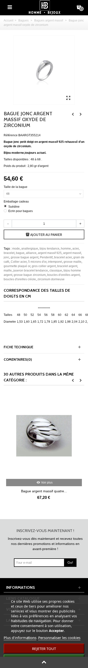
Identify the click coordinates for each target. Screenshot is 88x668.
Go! (70, 562)
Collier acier (19, 261)
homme (66, 248)
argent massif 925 (50, 253)
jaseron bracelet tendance (30, 270)
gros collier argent (44, 266)
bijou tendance (49, 248)
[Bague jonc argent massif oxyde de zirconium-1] (68, 98)
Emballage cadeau (17, 201)
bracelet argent (67, 266)
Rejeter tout (44, 648)
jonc (6, 257)
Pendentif (46, 257)
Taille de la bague (16, 187)
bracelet (9, 253)
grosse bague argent (24, 257)
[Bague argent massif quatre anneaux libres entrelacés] (44, 436)
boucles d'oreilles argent (63, 275)
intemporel (55, 261)
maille (8, 270)
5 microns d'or (37, 261)
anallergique (29, 248)
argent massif (72, 253)
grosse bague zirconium (30, 275)
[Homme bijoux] (45, 7)
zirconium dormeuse (51, 279)
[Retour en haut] (44, 662)
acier (75, 248)
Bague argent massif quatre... (44, 491)
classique (55, 270)
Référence (11, 135)
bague (20, 253)
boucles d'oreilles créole (20, 279)
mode (16, 248)
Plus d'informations (20, 637)
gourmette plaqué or (17, 266)
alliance (31, 253)
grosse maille (72, 261)
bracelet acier (63, 257)
